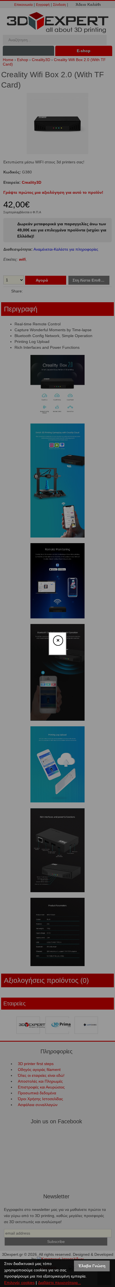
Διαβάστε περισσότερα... (59, 1282)
